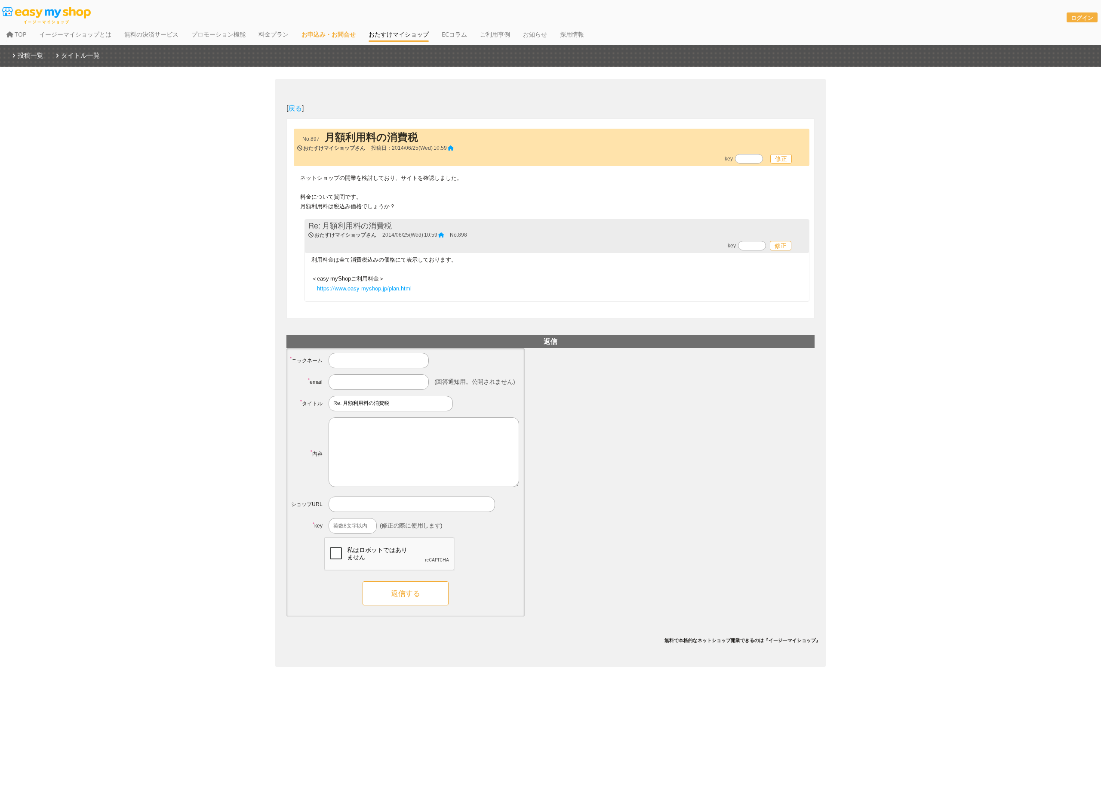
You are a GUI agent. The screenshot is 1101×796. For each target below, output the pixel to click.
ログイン (1082, 17)
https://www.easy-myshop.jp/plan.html (364, 288)
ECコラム (454, 34)
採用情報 (572, 34)
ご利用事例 (495, 34)
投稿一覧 (30, 55)
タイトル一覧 (80, 55)
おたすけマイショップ (399, 34)
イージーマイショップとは (75, 34)
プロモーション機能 (218, 34)
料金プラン (273, 34)
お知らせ (535, 34)
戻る (295, 108)
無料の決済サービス (151, 34)
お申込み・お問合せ (328, 34)
